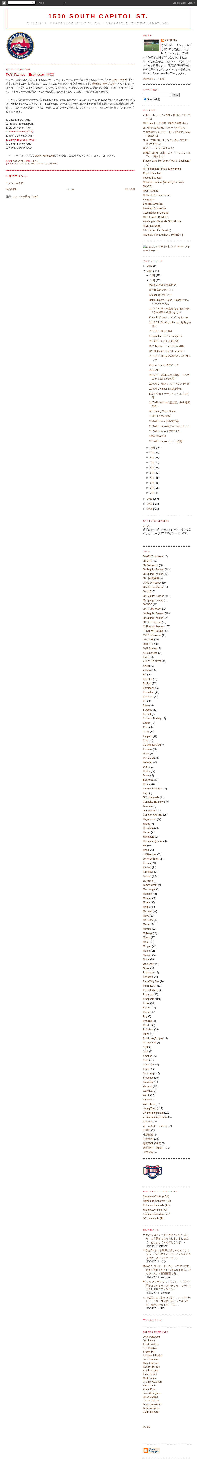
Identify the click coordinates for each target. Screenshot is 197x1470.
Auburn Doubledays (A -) (156, 1214)
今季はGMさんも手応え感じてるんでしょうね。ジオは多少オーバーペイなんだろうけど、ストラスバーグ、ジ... (167, 1254)
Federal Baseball (152, 177)
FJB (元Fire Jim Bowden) (157, 230)
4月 (152, 477)
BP (144, 701)
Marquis (147, 893)
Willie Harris (149, 1385)
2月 (152, 487)
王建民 (146, 1130)
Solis (146, 1060)
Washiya (148, 1091)
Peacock (148, 977)
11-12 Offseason (24, 164)
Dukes (146, 771)
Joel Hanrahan (151, 1359)
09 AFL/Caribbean (153, 587)
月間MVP (148, 1139)
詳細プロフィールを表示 (154, 79)
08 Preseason (150, 565)
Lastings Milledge (152, 1355)
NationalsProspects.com (156, 195)
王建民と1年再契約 (159, 416)
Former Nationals (152, 788)
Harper (146, 832)
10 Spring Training (153, 617)
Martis (146, 906)
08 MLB (147, 560)
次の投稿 (11, 189)
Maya (146, 915)
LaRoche (148, 880)
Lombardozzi (150, 884)
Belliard (147, 683)
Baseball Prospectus (154, 208)
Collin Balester (151, 1411)
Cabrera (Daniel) (152, 718)
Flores (146, 784)
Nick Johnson (150, 1363)
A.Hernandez (150, 652)
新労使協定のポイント (161, 289)
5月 (152, 472)
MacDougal (149, 889)
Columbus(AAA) (152, 744)
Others (146, 1426)
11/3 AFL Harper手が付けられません (169, 426)
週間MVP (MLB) (152, 1143)
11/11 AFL (154, 370)
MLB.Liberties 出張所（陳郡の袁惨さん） (166, 123)
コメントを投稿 (14, 183)
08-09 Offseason (152, 582)
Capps (146, 723)
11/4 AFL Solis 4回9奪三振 (164, 421)
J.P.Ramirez (149, 854)
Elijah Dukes (150, 1374)
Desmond (148, 758)
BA (144, 674)
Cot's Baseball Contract (156, 212)
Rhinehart (148, 1029)
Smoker (147, 1055)
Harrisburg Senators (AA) (157, 1200)
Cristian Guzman (152, 1381)
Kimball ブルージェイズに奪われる (168, 317)
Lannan (147, 876)
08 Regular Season (153, 569)
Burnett (147, 714)
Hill (144, 845)
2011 (150, 271)
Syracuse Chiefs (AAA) (156, 1196)
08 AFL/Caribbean (153, 556)
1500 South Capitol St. (98, 16)
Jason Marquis (151, 1400)
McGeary (148, 920)
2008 (150, 508)
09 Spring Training (153, 600)
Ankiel (146, 666)
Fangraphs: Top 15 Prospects (165, 336)
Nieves (147, 955)
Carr (145, 727)
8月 (152, 457)
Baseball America (152, 203)
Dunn (146, 775)
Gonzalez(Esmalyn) (154, 801)
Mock (146, 941)
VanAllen (148, 1082)
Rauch (146, 1012)
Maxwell (147, 911)
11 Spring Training (153, 630)
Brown (146, 705)
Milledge (147, 933)
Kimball (147, 867)
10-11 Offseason (152, 622)
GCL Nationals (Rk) (153, 1218)
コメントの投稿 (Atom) (25, 196)
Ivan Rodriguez (151, 1408)
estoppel (171, 40)
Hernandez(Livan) (152, 841)
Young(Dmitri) (150, 1108)
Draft (145, 766)
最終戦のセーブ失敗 (103, 83)
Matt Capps (149, 1378)
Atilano (147, 670)
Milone (146, 937)
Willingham (149, 1104)
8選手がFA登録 (157, 436)
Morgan (147, 946)
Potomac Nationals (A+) (156, 1205)
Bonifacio (148, 696)
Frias (146, 793)
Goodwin (148, 806)
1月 (152, 492)
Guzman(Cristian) (152, 814)
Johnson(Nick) (151, 858)
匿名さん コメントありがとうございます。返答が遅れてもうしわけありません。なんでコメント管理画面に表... (167, 1270)
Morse (146, 950)
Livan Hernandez (152, 1404)
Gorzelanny (149, 810)
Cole (145, 740)
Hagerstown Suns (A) (155, 1209)
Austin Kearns (151, 1370)
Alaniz (146, 657)
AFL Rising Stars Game (162, 411)
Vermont (147, 1086)
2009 (150, 503)
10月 (153, 447)
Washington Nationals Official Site (162, 221)
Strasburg (148, 1073)
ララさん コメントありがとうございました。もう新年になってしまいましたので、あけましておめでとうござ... (166, 1238)
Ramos (53, 164)
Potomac (148, 994)
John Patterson (151, 1336)
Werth (146, 1095)
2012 (150, 266)
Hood (146, 849)
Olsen (146, 968)
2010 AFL (148, 639)
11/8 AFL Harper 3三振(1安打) (165, 388)
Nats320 (147, 186)
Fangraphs (149, 199)
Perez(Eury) (149, 985)
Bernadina (148, 692)
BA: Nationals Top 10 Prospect (166, 351)
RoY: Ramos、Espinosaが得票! (166, 346)
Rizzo (146, 1034)
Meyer (146, 924)
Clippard (147, 736)
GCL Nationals (151, 797)
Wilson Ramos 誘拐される (164, 365)
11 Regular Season (153, 626)
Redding (147, 1020)
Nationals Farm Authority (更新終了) (163, 234)
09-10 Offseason (152, 609)
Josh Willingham (152, 1393)
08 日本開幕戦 (151, 578)
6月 (152, 467)
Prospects (148, 998)
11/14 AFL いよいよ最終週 (164, 341)
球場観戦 (148, 1134)
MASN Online (150, 190)
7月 (152, 462)
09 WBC (147, 604)
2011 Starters (150, 648)
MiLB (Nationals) (152, 225)
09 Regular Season (153, 595)
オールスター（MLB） (155, 1126)
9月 (152, 452)
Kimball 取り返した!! (160, 294)
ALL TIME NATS (152, 661)
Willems (147, 1099)
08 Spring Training (153, 573)
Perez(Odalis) (150, 990)
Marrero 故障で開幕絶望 (162, 284)
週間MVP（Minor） (154, 1147)
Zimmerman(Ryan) (153, 1112)
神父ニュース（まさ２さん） (159, 148)
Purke (146, 1003)
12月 (153, 275)
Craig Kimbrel (118, 79)
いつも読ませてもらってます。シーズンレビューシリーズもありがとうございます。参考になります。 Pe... (166, 1301)
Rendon (147, 1025)
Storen (146, 1069)
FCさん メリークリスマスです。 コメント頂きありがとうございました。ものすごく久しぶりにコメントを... (167, 1285)
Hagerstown (149, 819)
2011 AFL (148, 644)
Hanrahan (148, 828)
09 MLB (147, 591)
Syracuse (148, 1077)
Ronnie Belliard (151, 1366)
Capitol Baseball (152, 173)
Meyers (147, 928)
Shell (146, 1051)
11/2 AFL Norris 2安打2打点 (164, 431)
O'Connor (148, 963)
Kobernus (148, 871)
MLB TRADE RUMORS (156, 217)
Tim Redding (150, 1348)
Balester (147, 679)
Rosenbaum (149, 1042)
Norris (146, 959)
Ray (145, 1016)
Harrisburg (148, 836)
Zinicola (147, 1121)
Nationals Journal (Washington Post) (163, 182)
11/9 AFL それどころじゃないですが (169, 383)
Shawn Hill (149, 1351)
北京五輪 (148, 1152)
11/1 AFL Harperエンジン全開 (165, 441)
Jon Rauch (149, 1340)
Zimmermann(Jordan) (155, 1117)
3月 (152, 482)
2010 (150, 498)
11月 (153, 280)
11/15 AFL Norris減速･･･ (163, 331)
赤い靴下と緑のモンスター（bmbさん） (165, 127)
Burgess (147, 709)
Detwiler (147, 762)
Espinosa (42, 164)
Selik (146, 1047)
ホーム (70, 189)
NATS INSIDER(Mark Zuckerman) (162, 168)
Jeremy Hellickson (43, 155)
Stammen (148, 1064)
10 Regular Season (153, 613)
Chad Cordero (150, 1344)
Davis (146, 753)
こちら (146, 525)
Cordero (147, 749)
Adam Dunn (149, 1389)
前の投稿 (130, 189)
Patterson (148, 972)
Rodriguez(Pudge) (153, 1038)
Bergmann (148, 687)
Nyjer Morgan (150, 1396)
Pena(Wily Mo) (151, 981)
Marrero (147, 898)
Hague (146, 823)
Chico (146, 731)
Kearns (147, 863)
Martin (146, 902)
